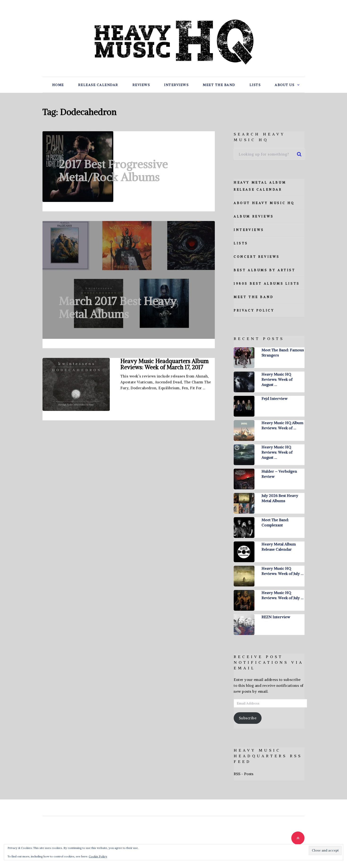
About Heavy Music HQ (264, 203)
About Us (284, 85)
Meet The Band (219, 85)
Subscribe (248, 718)
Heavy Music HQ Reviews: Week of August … (277, 379)
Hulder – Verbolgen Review (279, 474)
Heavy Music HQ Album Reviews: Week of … (282, 425)
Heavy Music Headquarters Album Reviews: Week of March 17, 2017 (164, 364)
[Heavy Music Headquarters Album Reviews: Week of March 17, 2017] (76, 384)
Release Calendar (98, 85)
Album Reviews (254, 216)
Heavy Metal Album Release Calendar (279, 547)
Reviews (141, 85)
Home (58, 85)
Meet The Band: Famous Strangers (283, 352)
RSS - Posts (243, 773)
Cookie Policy (98, 856)
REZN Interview (276, 616)
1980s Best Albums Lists (267, 284)
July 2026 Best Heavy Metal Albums (280, 498)
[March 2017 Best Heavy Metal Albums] (128, 280)
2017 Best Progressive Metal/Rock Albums (113, 170)
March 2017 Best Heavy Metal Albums (118, 307)
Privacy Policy (254, 310)
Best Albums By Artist (265, 270)
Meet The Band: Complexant (275, 522)
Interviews (176, 85)
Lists (255, 85)
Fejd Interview (275, 398)
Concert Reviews (257, 257)
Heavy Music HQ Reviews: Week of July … (282, 571)
